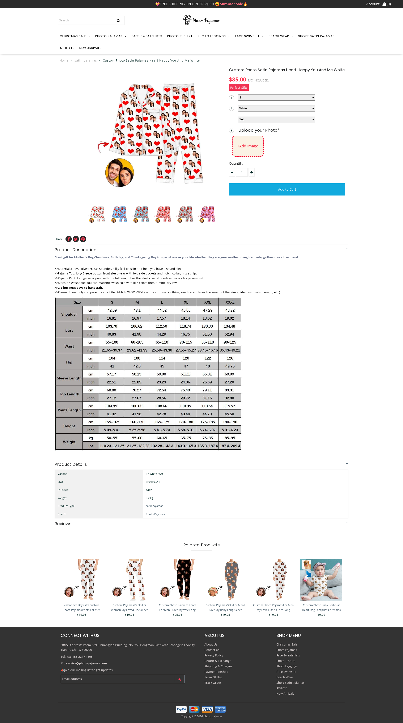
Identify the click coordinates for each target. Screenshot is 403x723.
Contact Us (212, 650)
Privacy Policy (213, 655)
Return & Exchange (217, 661)
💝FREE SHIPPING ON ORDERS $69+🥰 (201, 3)
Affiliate (67, 48)
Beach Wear (279, 36)
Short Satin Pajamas (316, 36)
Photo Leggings (212, 36)
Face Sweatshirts (147, 36)
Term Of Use (213, 677)
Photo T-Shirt (180, 36)
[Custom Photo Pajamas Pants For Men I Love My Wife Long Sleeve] (178, 580)
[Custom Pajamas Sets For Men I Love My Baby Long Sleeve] (225, 580)
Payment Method (216, 672)
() (388, 3)
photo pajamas (212, 716)
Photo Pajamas (108, 36)
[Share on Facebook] (68, 239)
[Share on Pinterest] (83, 239)
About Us (210, 644)
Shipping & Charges (218, 666)
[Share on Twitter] (76, 239)
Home (64, 60)
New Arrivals (90, 48)
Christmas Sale (73, 36)
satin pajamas (86, 60)
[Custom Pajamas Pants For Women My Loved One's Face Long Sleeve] (129, 580)
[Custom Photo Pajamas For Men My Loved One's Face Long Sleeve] (273, 580)
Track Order (212, 683)
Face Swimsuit (247, 36)
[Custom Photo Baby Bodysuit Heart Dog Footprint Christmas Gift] (321, 580)
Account (372, 3)
